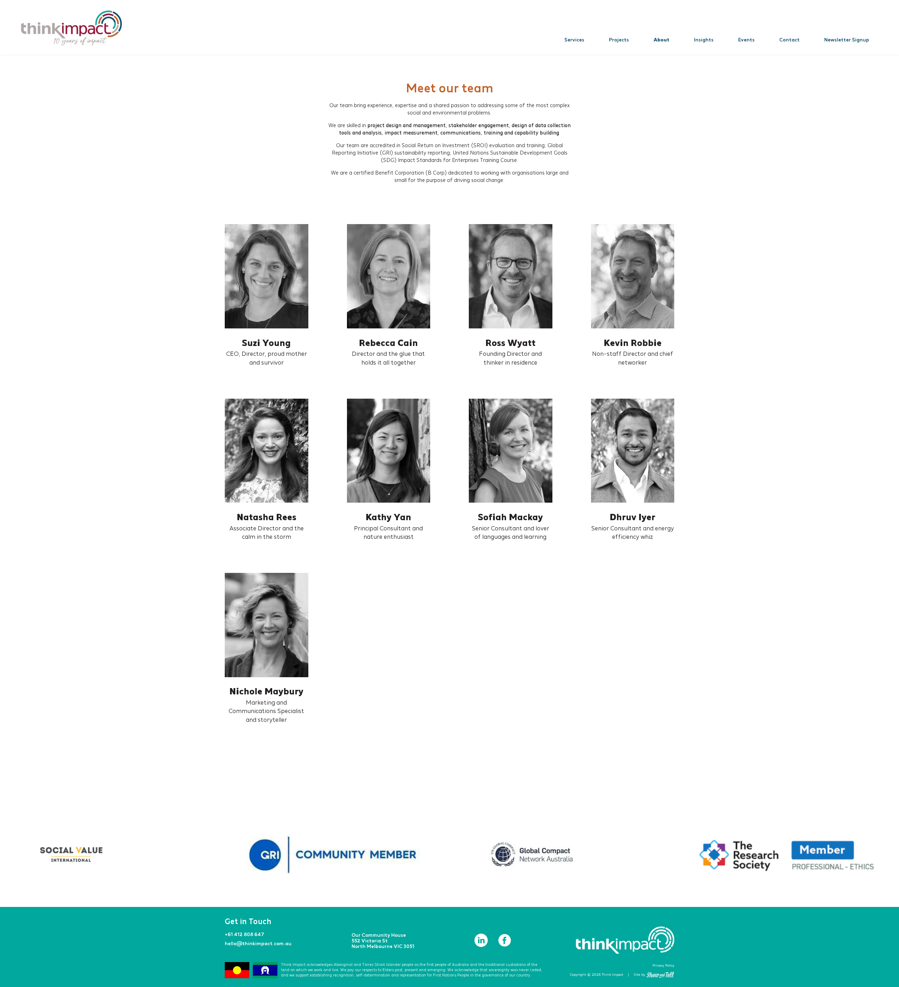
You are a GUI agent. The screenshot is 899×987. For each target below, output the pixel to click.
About (661, 40)
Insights (704, 40)
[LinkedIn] (481, 945)
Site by (639, 974)
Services (574, 40)
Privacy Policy (663, 965)
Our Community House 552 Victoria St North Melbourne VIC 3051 (383, 940)
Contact (789, 40)
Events (746, 40)
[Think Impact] (71, 28)
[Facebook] (504, 945)
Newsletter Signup (846, 40)
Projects (619, 40)
